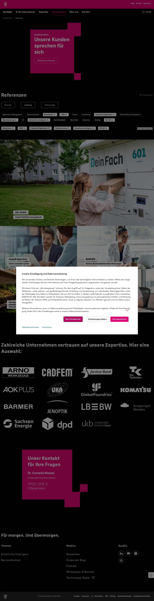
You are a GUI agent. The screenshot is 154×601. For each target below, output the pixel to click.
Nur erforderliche (73, 319)
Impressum (47, 327)
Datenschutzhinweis (30, 327)
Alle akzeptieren (119, 319)
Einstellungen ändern (97, 319)
